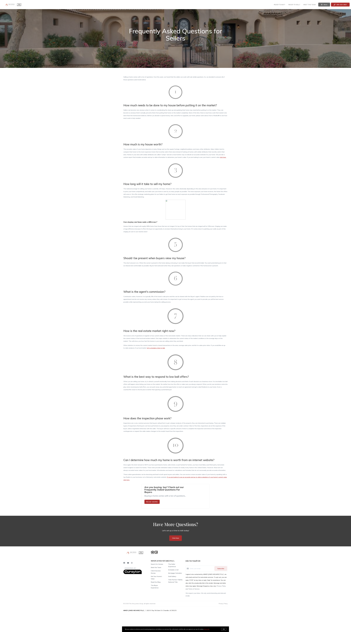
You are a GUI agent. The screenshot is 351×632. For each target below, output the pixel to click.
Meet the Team (156, 567)
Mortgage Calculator (175, 573)
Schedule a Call (173, 570)
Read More (152, 502)
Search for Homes (157, 564)
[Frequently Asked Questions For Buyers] (199, 494)
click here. (223, 157)
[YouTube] (128, 563)
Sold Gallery (172, 576)
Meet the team (309, 4)
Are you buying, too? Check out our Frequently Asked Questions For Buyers (164, 490)
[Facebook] (124, 563)
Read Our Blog (155, 582)
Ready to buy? (279, 4)
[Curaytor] (132, 573)
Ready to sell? (294, 4)
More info (206, 629)
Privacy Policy (223, 603)
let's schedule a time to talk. (156, 348)
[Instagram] (132, 563)
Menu (325, 4)
